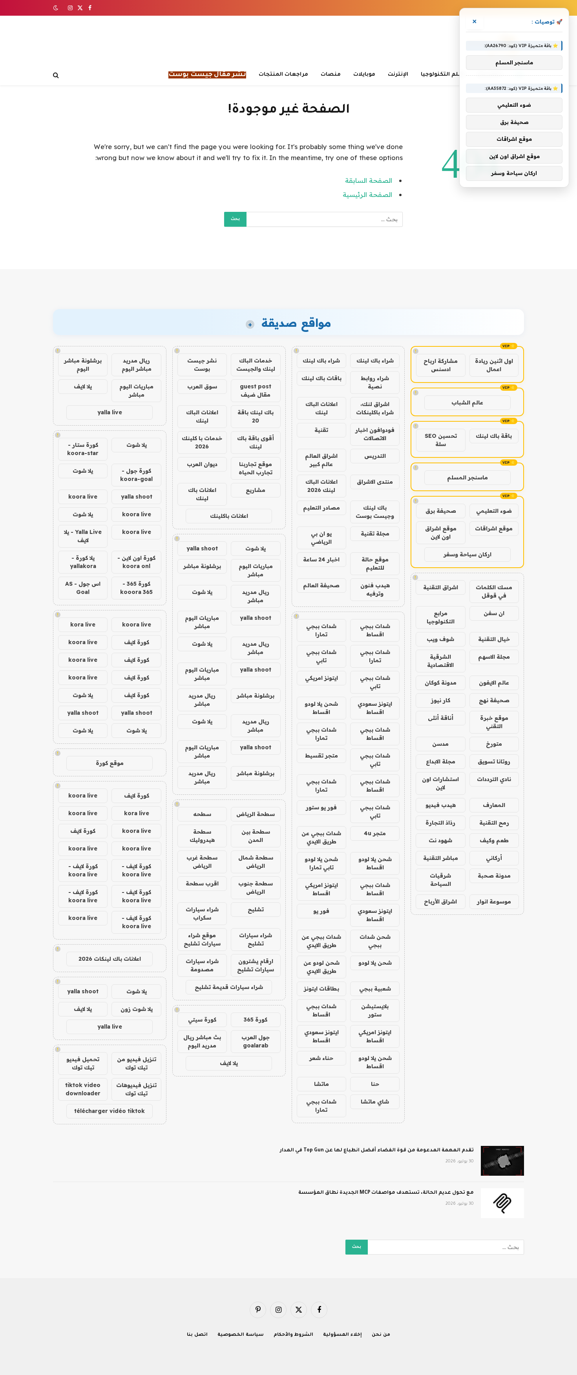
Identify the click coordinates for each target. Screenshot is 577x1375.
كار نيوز (440, 700)
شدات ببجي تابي (321, 656)
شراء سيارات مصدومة (202, 965)
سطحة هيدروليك (202, 835)
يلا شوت (255, 548)
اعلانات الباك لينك (321, 408)
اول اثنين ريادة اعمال (494, 365)
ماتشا (321, 1083)
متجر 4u (375, 833)
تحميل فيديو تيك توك (82, 1063)
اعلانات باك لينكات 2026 (110, 958)
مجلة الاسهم (494, 656)
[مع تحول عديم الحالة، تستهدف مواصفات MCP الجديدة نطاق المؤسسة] (502, 1203)
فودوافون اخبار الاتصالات (374, 434)
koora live (82, 496)
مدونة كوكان (440, 682)
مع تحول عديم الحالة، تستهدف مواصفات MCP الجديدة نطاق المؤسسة (386, 1193)
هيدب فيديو (440, 805)
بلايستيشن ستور (375, 1010)
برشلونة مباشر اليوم (83, 364)
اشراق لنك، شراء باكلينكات (375, 408)
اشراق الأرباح (440, 901)
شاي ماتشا (375, 1101)
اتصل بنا (197, 1335)
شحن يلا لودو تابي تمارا (321, 863)
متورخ (494, 743)
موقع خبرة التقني (494, 722)
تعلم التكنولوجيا (443, 75)
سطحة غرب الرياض (201, 861)
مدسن (440, 743)
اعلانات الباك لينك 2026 (321, 486)
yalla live (109, 412)
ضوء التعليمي (494, 510)
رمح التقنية (494, 822)
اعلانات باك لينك (202, 494)
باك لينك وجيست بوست (375, 511)
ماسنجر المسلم (467, 477)
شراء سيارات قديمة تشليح (229, 987)
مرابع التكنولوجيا (441, 617)
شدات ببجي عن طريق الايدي (321, 837)
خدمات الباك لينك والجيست (255, 364)
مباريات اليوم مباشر (256, 570)
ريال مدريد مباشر (255, 596)
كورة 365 (255, 1019)
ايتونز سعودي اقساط (375, 708)
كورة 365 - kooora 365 (136, 588)
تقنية (321, 429)
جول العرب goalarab (255, 1041)
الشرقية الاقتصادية (440, 660)
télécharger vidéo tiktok (109, 1111)
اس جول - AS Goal (82, 588)
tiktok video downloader (82, 1089)
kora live (82, 624)
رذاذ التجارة (440, 822)
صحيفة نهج (494, 700)
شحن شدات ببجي (375, 941)
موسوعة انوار (494, 901)
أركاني (494, 857)
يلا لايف (229, 1063)
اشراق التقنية (440, 587)
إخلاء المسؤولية (342, 1335)
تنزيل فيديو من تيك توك (136, 1063)
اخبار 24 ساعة (321, 559)
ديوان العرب (202, 464)
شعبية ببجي (375, 988)
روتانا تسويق (494, 761)
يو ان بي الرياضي (321, 537)
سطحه (202, 814)
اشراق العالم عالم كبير (321, 460)
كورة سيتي (202, 1019)
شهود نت (440, 840)
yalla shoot (202, 548)
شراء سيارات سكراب (202, 913)
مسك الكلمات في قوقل (494, 591)
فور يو (321, 910)
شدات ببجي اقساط (375, 630)
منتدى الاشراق (375, 481)
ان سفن (494, 613)
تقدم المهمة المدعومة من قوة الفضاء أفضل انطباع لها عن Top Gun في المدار (377, 1150)
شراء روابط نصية (375, 382)
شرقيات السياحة (440, 879)
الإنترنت (398, 75)
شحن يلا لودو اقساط (321, 708)
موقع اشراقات (494, 528)
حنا (375, 1083)
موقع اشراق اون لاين (440, 532)
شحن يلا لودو (375, 962)
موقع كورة (110, 763)
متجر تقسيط (321, 755)
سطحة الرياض (255, 814)
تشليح (256, 909)
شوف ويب (440, 639)
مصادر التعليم (321, 507)
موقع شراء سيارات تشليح (202, 939)
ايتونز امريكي (321, 677)
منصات (331, 75)
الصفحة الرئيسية (367, 194)
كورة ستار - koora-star (83, 449)
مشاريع (255, 490)
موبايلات (364, 75)
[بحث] (56, 75)
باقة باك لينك (494, 435)
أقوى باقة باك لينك (255, 442)
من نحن (381, 1335)
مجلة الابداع (440, 761)
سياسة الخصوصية (240, 1335)
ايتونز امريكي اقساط (321, 889)
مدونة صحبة (494, 875)
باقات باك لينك (321, 378)
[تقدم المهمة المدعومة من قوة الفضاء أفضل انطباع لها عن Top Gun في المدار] (502, 1161)
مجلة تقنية (375, 533)
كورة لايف (136, 642)
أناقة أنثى (440, 717)
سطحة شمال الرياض (255, 861)
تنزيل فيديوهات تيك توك (136, 1089)
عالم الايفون (494, 682)
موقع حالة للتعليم (375, 563)
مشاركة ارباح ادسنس (441, 365)
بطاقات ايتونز (321, 988)
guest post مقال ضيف (255, 390)
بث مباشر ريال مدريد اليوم (202, 1041)
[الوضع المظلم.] (56, 8)
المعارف (494, 805)
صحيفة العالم (321, 585)
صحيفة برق (440, 510)
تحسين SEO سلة (441, 440)
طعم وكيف (494, 840)
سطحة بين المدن (255, 835)
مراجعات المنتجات (283, 75)
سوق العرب (202, 386)
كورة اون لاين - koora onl (136, 562)
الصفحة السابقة (368, 180)
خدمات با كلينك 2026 (202, 442)
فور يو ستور (321, 807)
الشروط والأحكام (294, 1335)
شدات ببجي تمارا (321, 630)
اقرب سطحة (202, 883)
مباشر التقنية (440, 857)
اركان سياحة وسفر (467, 554)
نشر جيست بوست (202, 364)
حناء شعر (321, 1058)
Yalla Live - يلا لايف (83, 536)
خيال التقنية (494, 639)
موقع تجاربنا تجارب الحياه (255, 468)
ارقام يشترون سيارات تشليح (255, 965)
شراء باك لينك (375, 360)
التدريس (375, 455)
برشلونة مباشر (202, 566)
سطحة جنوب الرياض (255, 887)
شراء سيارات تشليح (255, 939)
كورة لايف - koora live (136, 870)
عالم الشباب (467, 402)
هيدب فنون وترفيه (375, 589)
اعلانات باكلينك (229, 515)
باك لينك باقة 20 (255, 416)
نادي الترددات (494, 779)
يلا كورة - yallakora (83, 562)
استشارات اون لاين (440, 783)
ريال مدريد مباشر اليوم (137, 364)
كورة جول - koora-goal (136, 475)
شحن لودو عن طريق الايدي (321, 966)
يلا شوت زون (137, 1009)
